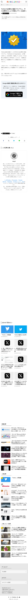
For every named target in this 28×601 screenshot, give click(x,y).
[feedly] (16, 597)
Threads (20, 180)
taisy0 (14, 161)
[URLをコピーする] (24, 141)
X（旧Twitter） (8, 180)
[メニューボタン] (26, 2)
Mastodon (9, 181)
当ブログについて (6, 587)
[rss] (17, 597)
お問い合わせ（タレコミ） (8, 589)
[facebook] (8, 597)
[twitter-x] (10, 597)
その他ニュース (6, 13)
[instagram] (12, 597)
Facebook (15, 180)
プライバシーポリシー (7, 591)
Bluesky (4, 181)
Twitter (13, 133)
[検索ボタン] (2, 2)
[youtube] (14, 597)
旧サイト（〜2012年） (7, 592)
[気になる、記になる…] (14, 2)
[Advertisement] (14, 26)
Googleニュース (17, 181)
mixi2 (23, 181)
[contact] (19, 597)
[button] (3, 141)
